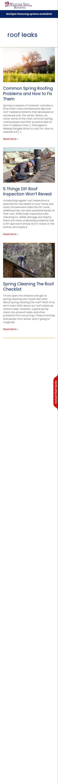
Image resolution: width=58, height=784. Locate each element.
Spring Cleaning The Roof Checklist (28, 286)
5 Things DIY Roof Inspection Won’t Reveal (27, 191)
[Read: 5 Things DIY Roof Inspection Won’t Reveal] (29, 165)
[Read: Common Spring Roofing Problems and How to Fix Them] (29, 64)
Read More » (10, 139)
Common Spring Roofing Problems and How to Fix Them (28, 94)
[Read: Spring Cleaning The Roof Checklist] (29, 260)
